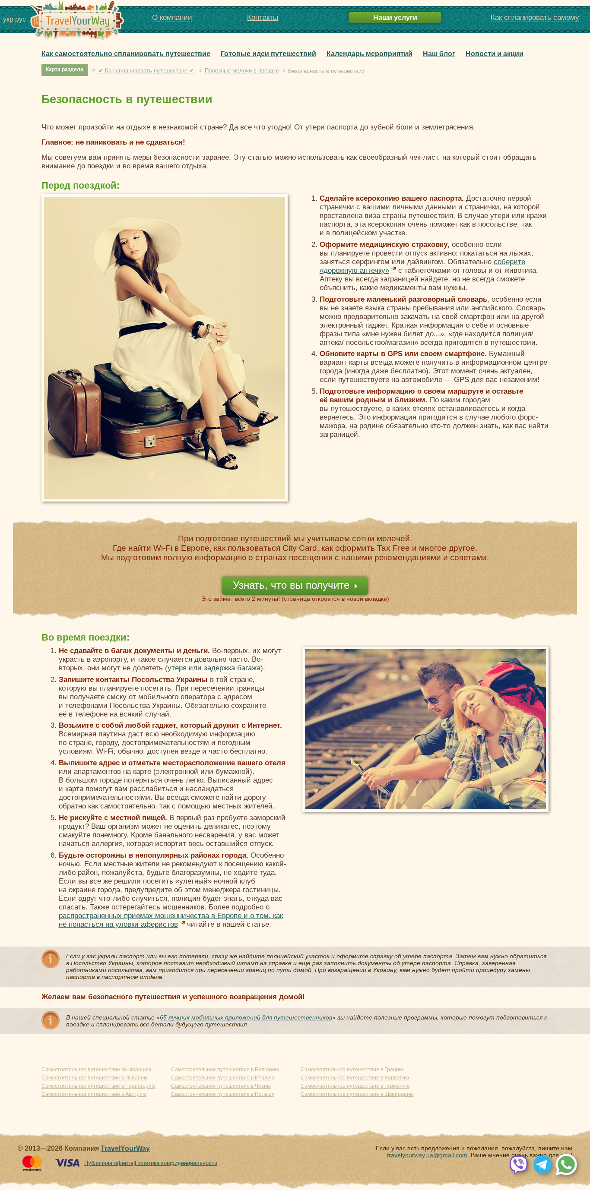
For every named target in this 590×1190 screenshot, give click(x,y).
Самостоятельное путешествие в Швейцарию (357, 1094)
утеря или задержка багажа (214, 668)
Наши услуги (395, 17)
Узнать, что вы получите (291, 585)
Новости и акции (494, 53)
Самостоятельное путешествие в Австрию (93, 1094)
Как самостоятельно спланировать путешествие (125, 53)
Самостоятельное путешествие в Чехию (221, 1086)
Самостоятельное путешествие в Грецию (352, 1070)
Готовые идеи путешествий (268, 53)
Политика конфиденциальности (176, 1163)
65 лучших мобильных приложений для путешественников (246, 1017)
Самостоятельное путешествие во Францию (96, 1070)
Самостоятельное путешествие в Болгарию (225, 1070)
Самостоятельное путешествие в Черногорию (98, 1086)
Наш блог (439, 53)
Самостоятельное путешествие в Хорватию (355, 1078)
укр (8, 19)
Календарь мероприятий (369, 53)
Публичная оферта (108, 1163)
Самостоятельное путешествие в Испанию (94, 1078)
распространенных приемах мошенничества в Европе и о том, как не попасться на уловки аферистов (171, 920)
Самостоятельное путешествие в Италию (222, 1078)
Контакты (262, 17)
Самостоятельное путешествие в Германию (355, 1086)
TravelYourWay (125, 1148)
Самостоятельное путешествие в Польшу (222, 1094)
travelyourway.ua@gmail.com (427, 1155)
